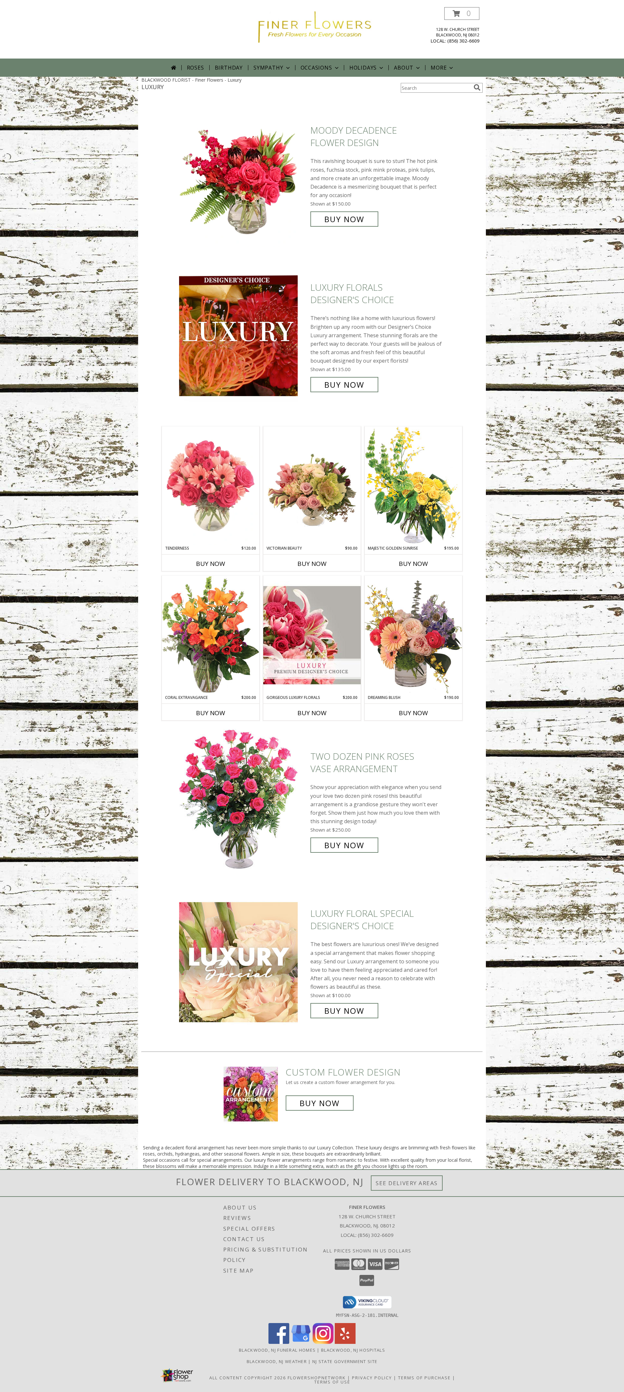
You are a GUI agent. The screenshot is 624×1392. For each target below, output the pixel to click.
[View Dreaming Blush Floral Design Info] (413, 635)
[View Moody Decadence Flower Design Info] (243, 175)
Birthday (229, 67)
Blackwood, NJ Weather (277, 1361)
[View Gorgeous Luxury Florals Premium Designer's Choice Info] (312, 635)
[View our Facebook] (278, 1342)
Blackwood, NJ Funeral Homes (277, 1350)
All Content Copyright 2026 (247, 1378)
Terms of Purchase (424, 1378)
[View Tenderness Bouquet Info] (210, 486)
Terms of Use (332, 1382)
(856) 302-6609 (463, 41)
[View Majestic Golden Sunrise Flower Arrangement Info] (413, 486)
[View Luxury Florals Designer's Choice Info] (243, 336)
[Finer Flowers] (314, 26)
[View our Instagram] (323, 1342)
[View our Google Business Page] (301, 1342)
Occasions (316, 67)
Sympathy (268, 67)
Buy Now (344, 219)
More (439, 67)
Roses (195, 67)
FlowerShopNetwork (317, 1378)
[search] (477, 87)
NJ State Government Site (344, 1361)
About (403, 67)
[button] (461, 13)
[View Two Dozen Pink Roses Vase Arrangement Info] (243, 801)
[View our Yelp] (345, 1342)
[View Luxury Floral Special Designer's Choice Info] (243, 962)
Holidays (363, 67)
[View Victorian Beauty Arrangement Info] (312, 486)
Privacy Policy (372, 1378)
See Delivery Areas (407, 1183)
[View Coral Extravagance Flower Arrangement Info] (210, 635)
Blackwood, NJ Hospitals (353, 1350)
